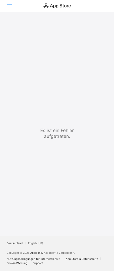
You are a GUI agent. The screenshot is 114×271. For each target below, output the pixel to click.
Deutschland (15, 243)
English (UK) (35, 243)
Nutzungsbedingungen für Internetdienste (33, 258)
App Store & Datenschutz (82, 258)
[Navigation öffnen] (9, 6)
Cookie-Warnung (17, 263)
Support (38, 263)
